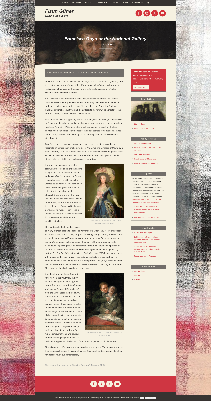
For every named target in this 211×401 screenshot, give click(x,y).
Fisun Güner (59, 11)
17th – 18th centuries (142, 155)
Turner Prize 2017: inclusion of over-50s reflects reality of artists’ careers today (147, 210)
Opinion (137, 275)
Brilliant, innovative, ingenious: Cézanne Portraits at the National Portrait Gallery (147, 239)
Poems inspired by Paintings (145, 256)
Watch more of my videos (144, 128)
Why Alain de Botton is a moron (146, 217)
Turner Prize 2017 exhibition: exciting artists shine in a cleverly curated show (147, 249)
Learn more (150, 398)
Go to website (139, 87)
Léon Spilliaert (139, 124)
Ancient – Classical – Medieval (146, 163)
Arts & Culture (139, 271)
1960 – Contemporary (142, 143)
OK (142, 398)
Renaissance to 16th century (145, 159)
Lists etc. (137, 280)
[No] (208, 398)
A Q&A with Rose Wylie (143, 233)
